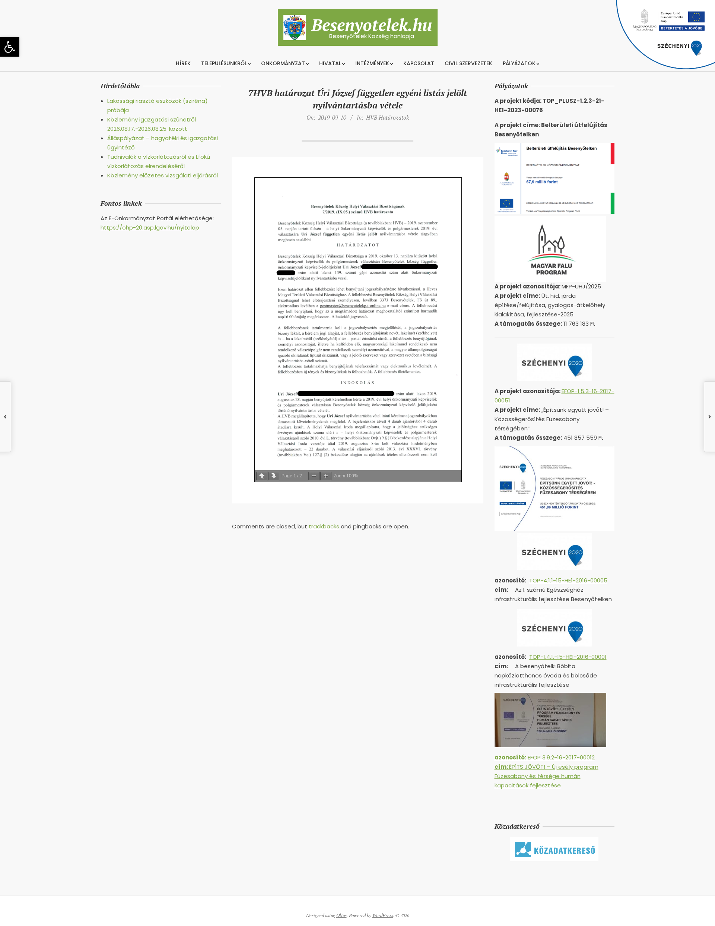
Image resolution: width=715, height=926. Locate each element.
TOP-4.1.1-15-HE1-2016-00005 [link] (568, 580)
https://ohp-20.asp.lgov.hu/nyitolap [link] (150, 227)
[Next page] (273, 476)
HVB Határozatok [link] (387, 117)
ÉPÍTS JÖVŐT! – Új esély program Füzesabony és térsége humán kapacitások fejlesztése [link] (546, 776)
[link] (9, 47)
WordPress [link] (382, 915)
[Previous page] (261, 476)
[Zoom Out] (314, 476)
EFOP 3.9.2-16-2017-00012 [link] (545, 757)
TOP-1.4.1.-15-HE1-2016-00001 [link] (568, 657)
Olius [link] (341, 915)
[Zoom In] (325, 476)
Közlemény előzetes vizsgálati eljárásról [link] (162, 175)
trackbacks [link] (324, 526)
